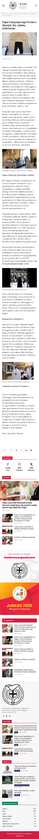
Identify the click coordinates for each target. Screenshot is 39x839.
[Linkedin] (26, 450)
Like (8, 463)
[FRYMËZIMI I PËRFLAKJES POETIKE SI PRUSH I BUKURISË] (7, 673)
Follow (19, 463)
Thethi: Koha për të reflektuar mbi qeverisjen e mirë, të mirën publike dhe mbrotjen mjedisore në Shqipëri (25, 780)
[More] (31, 450)
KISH (2, 498)
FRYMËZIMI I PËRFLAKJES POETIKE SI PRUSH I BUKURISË (25, 671)
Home (3, 13)
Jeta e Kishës (10, 13)
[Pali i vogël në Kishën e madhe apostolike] (7, 794)
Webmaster (19, 836)
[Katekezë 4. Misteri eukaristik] (7, 540)
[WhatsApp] (21, 450)
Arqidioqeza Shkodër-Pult (22, 785)
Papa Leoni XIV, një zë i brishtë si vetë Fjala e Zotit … (25, 767)
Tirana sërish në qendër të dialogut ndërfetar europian (24, 528)
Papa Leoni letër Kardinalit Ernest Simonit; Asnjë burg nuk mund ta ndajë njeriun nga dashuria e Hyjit (19, 505)
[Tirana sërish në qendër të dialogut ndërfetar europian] (7, 530)
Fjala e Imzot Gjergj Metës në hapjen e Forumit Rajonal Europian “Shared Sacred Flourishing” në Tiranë (24, 518)
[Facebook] (11, 450)
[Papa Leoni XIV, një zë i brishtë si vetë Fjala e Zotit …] (7, 769)
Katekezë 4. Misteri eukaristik (24, 537)
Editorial (17, 770)
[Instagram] (6, 716)
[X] (16, 450)
